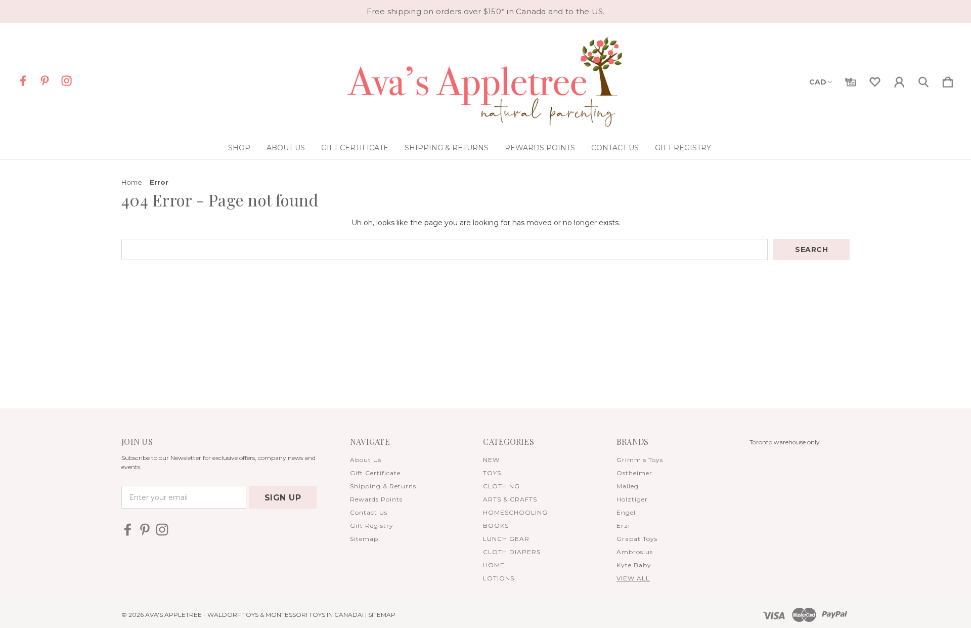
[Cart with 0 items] (948, 80)
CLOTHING (501, 486)
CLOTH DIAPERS (512, 552)
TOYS (492, 473)
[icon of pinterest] (44, 80)
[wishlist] (875, 80)
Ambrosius (634, 552)
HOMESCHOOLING (515, 512)
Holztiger (632, 499)
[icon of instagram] (66, 80)
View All (633, 578)
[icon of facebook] (23, 80)
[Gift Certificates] (850, 80)
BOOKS (496, 525)
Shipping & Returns (447, 147)
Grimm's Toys (639, 460)
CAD (817, 82)
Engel (626, 512)
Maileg (627, 486)
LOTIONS (498, 578)
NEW (491, 460)
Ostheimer (634, 473)
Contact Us (615, 147)
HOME (494, 565)
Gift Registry (683, 147)
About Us (286, 147)
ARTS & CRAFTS (510, 499)
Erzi (623, 525)
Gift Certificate (354, 147)
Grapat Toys (636, 538)
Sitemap (364, 538)
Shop (239, 147)
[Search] (923, 80)
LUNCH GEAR (506, 538)
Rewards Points (540, 147)
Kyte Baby (633, 565)
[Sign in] (899, 80)
